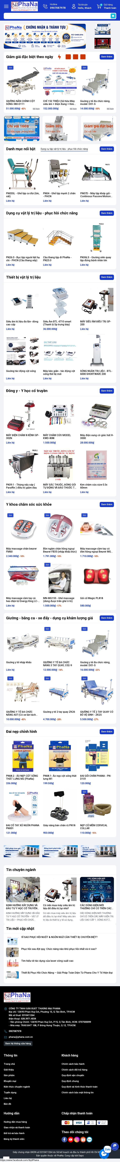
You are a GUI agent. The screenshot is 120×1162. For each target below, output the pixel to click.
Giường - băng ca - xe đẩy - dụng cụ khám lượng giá (49, 618)
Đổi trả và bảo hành (14, 1133)
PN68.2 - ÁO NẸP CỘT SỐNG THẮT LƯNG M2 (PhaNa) (22, 777)
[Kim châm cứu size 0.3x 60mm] (97, 465)
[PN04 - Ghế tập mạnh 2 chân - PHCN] (23, 173)
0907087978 (15, 1031)
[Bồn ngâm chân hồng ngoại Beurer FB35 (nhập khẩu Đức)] (60, 529)
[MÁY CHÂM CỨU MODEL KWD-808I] (60, 415)
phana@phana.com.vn (21, 1037)
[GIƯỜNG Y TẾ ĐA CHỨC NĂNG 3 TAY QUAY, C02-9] (60, 642)
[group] (45, 36)
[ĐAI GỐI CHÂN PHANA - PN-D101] (97, 756)
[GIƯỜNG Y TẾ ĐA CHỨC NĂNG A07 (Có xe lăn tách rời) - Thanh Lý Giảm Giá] (23, 692)
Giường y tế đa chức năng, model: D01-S (95, 103)
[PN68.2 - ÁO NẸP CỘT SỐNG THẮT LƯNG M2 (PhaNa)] (23, 756)
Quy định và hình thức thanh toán (80, 1087)
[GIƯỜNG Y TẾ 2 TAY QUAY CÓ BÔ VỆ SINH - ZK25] (97, 692)
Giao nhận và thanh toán (17, 1127)
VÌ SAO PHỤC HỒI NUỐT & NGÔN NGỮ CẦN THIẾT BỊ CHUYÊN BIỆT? (59, 937)
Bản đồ (7, 1104)
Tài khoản (84, 6)
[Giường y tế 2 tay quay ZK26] (60, 692)
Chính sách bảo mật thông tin (78, 1092)
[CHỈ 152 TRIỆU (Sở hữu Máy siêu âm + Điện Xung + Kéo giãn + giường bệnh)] (60, 81)
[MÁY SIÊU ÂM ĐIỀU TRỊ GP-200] (97, 301)
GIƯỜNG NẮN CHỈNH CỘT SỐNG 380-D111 (20, 103)
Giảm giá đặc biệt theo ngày (29, 57)
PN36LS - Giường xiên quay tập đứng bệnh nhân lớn (95, 259)
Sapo (81, 1155)
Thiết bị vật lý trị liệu (23, 277)
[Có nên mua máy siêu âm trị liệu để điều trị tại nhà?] (60, 889)
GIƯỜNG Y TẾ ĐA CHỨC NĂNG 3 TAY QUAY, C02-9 (57, 664)
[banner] (21, 851)
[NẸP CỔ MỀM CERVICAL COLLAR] (97, 805)
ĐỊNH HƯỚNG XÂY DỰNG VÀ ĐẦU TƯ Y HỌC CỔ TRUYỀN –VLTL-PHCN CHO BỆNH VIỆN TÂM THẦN (23, 910)
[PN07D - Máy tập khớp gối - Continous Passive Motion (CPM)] (60, 173)
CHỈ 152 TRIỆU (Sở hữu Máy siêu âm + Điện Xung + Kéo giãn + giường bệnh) (59, 104)
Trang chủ (9, 1064)
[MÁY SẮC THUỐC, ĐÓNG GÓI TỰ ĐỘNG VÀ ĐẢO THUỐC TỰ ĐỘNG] (60, 465)
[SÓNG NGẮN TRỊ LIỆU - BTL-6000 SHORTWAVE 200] (97, 351)
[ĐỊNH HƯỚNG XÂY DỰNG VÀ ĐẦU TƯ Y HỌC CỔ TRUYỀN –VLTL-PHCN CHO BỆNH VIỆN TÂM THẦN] (23, 889)
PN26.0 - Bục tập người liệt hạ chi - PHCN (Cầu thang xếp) (97, 195)
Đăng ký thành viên (14, 1139)
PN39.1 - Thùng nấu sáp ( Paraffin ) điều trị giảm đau (21, 486)
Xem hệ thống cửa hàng (18, 1043)
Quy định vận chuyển (73, 1075)
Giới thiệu (9, 1069)
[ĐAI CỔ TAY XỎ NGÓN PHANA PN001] (23, 805)
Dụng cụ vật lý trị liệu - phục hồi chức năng (42, 213)
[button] (40, 47)
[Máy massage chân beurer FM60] (23, 529)
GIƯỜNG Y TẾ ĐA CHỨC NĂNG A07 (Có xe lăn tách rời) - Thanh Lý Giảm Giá (21, 714)
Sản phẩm (9, 1075)
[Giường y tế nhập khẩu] (23, 642)
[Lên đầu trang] (115, 1137)
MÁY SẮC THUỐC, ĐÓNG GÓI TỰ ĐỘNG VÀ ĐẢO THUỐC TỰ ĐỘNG (59, 487)
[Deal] (102, 43)
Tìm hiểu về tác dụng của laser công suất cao (47, 960)
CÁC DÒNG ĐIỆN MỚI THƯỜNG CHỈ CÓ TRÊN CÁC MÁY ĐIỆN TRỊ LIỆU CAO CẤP (96, 908)
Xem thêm (106, 56)
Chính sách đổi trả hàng (74, 1069)
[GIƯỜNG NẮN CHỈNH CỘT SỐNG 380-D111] (23, 81)
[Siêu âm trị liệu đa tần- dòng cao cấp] (23, 301)
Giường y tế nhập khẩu (18, 662)
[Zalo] (89, 1139)
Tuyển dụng (10, 1092)
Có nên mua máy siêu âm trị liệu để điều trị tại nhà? (59, 907)
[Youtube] (71, 1139)
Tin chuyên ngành (21, 870)
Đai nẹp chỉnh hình (21, 731)
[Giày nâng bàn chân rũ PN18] (60, 805)
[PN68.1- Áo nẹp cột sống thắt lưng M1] (60, 756)
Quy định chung (70, 1081)
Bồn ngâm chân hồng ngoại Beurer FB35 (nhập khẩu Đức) (60, 550)
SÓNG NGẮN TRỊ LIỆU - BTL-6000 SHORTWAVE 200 (96, 372)
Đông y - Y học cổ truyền (27, 391)
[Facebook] (65, 1139)
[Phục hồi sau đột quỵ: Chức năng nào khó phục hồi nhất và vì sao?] (12, 952)
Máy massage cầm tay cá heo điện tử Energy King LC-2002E (22, 601)
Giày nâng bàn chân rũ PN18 (59, 825)
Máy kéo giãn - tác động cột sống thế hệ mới (59, 372)
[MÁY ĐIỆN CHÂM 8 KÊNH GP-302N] (23, 415)
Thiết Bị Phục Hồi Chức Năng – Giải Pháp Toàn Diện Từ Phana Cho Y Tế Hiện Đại (67, 972)
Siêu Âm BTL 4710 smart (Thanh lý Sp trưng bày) (57, 323)
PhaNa (60, 1155)
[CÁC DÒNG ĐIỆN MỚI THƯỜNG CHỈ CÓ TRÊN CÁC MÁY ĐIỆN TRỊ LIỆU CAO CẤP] (97, 889)
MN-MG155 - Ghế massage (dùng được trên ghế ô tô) (58, 600)
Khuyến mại (10, 1081)
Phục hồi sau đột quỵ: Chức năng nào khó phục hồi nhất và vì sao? (59, 948)
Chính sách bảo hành (73, 1064)
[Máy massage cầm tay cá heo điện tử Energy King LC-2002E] (23, 578)
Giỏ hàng (108, 6)
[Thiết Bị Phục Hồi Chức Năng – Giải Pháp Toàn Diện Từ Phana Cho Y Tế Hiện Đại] (12, 976)
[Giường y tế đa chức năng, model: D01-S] (97, 81)
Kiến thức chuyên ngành (17, 1087)
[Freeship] (102, 29)
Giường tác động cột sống (21, 371)
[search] (113, 15)
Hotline (58, 6)
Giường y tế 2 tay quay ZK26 (59, 711)
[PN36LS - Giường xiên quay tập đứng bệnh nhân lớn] (97, 237)
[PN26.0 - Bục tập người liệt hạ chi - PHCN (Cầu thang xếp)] (97, 173)
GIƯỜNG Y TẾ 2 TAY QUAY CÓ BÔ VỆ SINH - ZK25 (96, 713)
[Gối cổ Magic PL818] (97, 578)
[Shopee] (83, 1139)
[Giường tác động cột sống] (23, 351)
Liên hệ (8, 1098)
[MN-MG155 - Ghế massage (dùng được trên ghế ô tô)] (60, 578)
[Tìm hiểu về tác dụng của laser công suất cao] (12, 964)
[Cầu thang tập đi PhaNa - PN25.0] (60, 237)
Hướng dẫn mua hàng (15, 1122)
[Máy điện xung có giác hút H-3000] (97, 415)
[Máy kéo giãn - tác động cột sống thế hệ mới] (60, 351)
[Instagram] (77, 1139)
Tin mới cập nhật (20, 928)
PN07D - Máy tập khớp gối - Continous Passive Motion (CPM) (58, 196)
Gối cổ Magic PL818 (91, 598)
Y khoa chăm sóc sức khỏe (29, 504)
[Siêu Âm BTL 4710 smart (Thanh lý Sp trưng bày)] (60, 301)
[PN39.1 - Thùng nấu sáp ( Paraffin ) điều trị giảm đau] (23, 465)
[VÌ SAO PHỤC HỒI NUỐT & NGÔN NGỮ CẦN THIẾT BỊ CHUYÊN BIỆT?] (12, 940)
